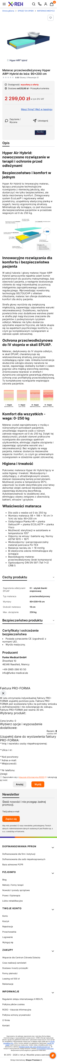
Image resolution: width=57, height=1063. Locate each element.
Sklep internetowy (25, 1060)
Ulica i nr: (6, 750)
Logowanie (7, 937)
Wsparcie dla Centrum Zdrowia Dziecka (21, 957)
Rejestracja (7, 926)
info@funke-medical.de (15, 672)
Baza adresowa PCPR (12, 864)
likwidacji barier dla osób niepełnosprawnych (34, 1047)
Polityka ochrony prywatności (16, 1015)
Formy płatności (9, 973)
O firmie (6, 1020)
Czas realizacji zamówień (14, 963)
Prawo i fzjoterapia (11, 895)
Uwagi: (4, 773)
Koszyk (5, 921)
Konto (5, 916)
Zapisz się (11, 818)
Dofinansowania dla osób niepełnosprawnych (23, 859)
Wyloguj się (7, 942)
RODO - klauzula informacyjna (16, 1009)
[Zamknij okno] (3, 693)
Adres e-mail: (8, 760)
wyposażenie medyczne (45, 1048)
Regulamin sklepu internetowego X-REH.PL (22, 999)
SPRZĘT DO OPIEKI (26, 11)
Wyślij (37, 784)
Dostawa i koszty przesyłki (15, 968)
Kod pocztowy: (9, 756)
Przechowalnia (9, 932)
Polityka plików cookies (13, 1004)
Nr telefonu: (8, 770)
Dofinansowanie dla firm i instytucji (18, 854)
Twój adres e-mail (10, 811)
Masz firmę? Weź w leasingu (36, 109)
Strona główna (8, 11)
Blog (4, 879)
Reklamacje (7, 984)
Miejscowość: (8, 763)
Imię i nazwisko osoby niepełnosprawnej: (23, 743)
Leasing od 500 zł (11, 978)
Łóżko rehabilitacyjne (12, 901)
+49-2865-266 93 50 (14, 669)
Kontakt (6, 1025)
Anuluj (19, 784)
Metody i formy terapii (12, 885)
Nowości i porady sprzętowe (16, 890)
